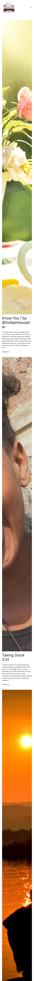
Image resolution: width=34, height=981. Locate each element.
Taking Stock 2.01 (13, 657)
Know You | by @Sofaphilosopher (16, 322)
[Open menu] (31, 7)
